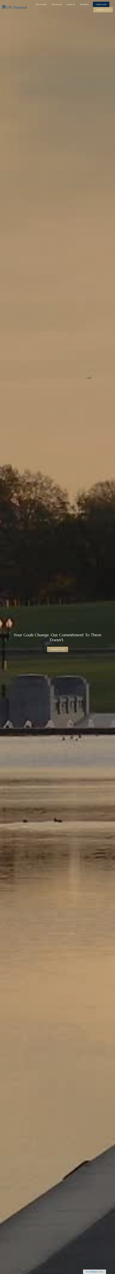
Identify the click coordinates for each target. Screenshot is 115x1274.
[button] (41, 4)
